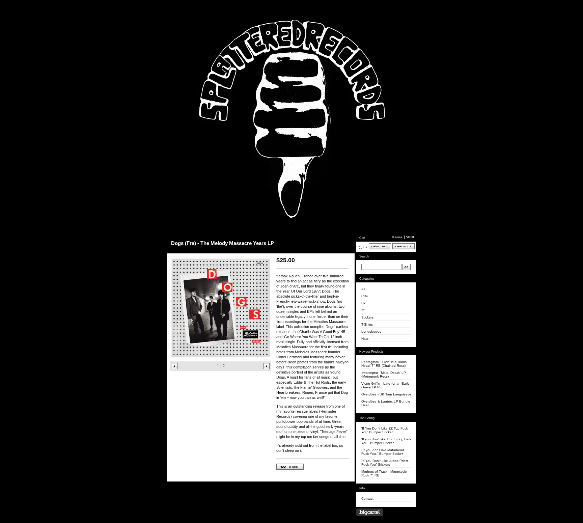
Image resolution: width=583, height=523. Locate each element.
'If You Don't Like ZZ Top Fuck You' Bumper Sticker (384, 430)
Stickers (367, 317)
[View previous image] (175, 366)
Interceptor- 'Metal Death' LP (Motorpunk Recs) (383, 374)
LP (363, 303)
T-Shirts (367, 324)
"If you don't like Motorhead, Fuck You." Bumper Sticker (383, 452)
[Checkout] (403, 246)
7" (363, 310)
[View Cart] (380, 246)
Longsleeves (371, 331)
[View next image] (266, 366)
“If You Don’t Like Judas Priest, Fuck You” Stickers (385, 462)
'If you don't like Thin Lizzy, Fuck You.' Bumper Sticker (386, 441)
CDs (364, 296)
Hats (364, 338)
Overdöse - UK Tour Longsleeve (386, 394)
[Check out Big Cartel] (369, 512)
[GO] (406, 267)
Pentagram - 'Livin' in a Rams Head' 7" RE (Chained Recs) (384, 363)
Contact (367, 498)
